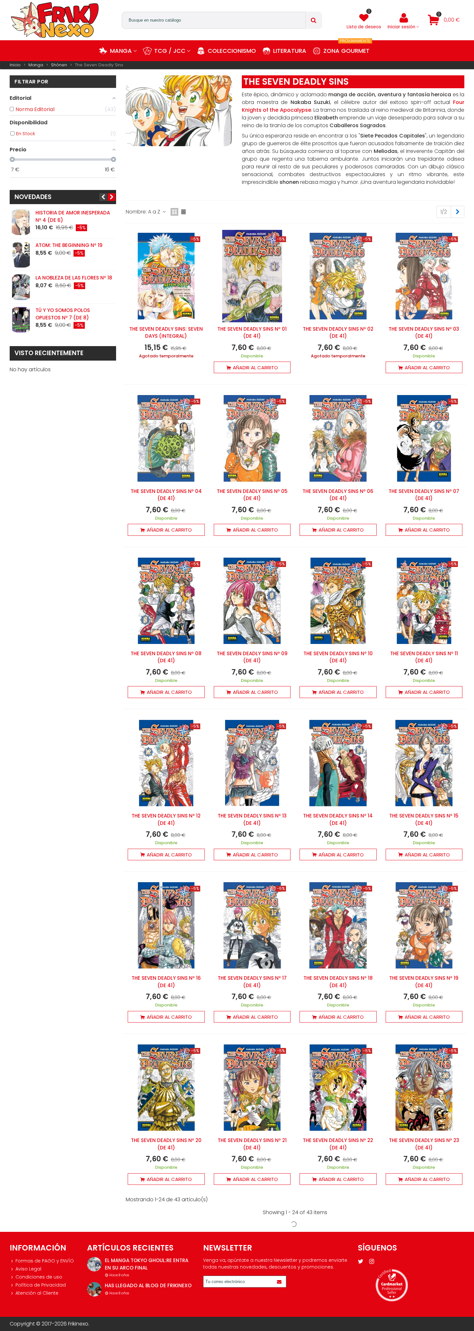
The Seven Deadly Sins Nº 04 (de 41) (166, 495)
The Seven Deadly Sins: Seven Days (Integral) (166, 333)
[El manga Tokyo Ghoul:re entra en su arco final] (94, 1264)
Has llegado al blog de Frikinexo (148, 1285)
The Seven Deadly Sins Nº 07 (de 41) (424, 495)
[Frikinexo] (55, 20)
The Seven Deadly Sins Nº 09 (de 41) (252, 657)
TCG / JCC (169, 51)
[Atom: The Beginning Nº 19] (21, 255)
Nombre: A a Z (144, 211)
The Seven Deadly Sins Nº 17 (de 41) (252, 982)
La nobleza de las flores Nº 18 (73, 277)
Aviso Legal (28, 1269)
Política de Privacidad (40, 1285)
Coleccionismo (232, 51)
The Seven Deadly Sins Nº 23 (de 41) (424, 1144)
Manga (121, 51)
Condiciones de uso (38, 1277)
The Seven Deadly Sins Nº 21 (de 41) (252, 1144)
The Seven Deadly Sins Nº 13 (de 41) (252, 819)
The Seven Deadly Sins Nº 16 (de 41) (166, 982)
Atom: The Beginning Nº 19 (69, 245)
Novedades (33, 197)
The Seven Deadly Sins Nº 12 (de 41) (166, 819)
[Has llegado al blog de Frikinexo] (94, 1289)
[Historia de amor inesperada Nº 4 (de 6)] (21, 222)
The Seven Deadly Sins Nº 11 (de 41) (424, 657)
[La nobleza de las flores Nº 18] (21, 287)
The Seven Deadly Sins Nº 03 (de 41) (424, 333)
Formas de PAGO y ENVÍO (44, 1261)
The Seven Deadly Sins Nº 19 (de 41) (424, 982)
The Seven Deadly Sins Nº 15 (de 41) (424, 819)
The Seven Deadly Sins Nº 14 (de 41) (338, 819)
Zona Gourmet (347, 47)
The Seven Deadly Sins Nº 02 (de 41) (338, 333)
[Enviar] (280, 1281)
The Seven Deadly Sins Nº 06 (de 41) (337, 495)
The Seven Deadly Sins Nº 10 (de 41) (338, 657)
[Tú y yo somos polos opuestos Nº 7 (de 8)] (21, 320)
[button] (103, 197)
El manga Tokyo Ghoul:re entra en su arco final (146, 1264)
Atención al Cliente (36, 1293)
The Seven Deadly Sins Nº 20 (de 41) (166, 1144)
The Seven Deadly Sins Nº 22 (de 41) (338, 1144)
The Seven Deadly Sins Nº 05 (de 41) (252, 495)
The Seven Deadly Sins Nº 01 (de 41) (252, 333)
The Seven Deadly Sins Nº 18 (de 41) (338, 982)
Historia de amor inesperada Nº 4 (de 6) (72, 216)
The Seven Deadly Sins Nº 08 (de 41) (166, 657)
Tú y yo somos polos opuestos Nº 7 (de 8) (62, 314)
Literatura (289, 51)
